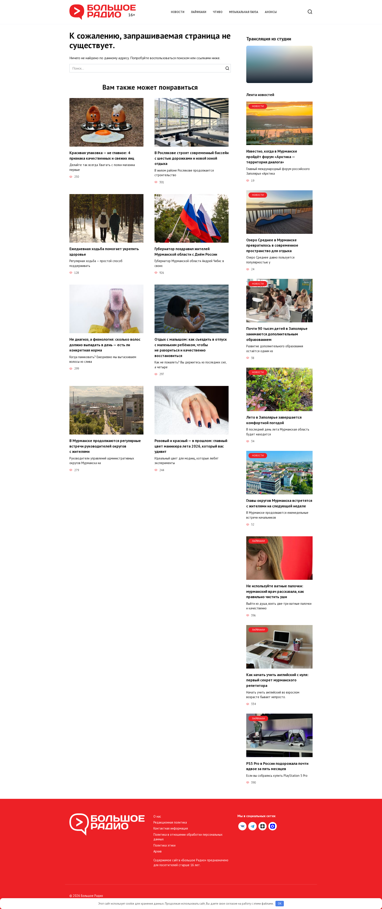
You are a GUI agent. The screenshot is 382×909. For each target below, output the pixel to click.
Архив (157, 851)
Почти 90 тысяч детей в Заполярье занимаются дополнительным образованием (277, 334)
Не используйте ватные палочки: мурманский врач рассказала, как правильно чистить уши (275, 591)
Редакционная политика (170, 822)
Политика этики (164, 845)
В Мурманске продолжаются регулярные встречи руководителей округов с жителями (105, 446)
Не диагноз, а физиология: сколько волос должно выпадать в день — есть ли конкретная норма (104, 345)
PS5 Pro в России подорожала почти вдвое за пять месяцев (277, 766)
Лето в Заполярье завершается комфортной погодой (274, 420)
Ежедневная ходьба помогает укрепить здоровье (104, 251)
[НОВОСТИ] (279, 142)
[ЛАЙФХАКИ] (279, 577)
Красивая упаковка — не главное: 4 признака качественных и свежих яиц (101, 155)
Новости (177, 12)
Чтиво (217, 12)
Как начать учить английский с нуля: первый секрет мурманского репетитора (277, 680)
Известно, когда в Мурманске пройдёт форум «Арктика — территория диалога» (271, 156)
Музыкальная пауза (243, 12)
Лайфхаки (198, 12)
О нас (157, 816)
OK (280, 903)
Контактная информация (170, 828)
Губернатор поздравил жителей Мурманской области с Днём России (186, 251)
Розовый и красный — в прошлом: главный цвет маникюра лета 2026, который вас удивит (191, 446)
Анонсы (271, 12)
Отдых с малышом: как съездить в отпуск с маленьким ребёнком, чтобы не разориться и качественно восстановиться (191, 347)
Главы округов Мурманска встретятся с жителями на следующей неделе (279, 503)
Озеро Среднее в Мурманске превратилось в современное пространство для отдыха (272, 245)
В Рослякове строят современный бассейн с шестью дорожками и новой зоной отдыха (192, 158)
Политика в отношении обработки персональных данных (187, 836)
